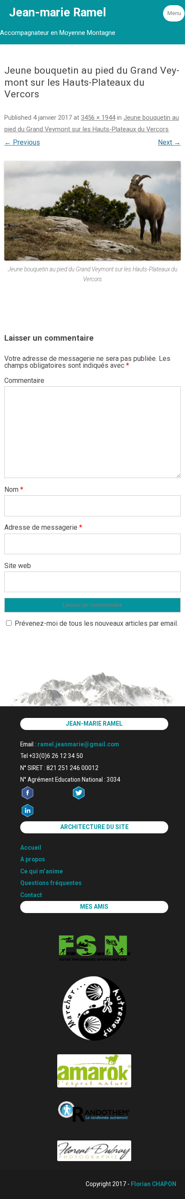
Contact (31, 894)
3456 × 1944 (98, 117)
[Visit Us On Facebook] (45, 797)
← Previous (22, 142)
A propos (32, 859)
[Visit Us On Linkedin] (45, 815)
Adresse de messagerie (43, 527)
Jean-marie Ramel (57, 12)
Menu (174, 13)
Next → (169, 142)
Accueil (30, 847)
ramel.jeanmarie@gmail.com (78, 744)
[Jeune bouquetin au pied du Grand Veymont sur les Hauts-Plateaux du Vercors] (92, 211)
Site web (17, 566)
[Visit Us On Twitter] (97, 797)
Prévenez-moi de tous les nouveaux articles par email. (96, 623)
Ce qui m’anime (41, 871)
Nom (13, 489)
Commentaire (24, 380)
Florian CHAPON (153, 1183)
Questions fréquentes (51, 882)
